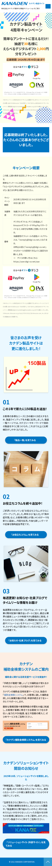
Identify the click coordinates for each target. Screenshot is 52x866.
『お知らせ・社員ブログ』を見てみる (26, 640)
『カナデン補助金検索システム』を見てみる (27, 739)
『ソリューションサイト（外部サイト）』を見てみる (25, 844)
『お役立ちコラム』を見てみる (26, 534)
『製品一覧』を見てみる (26, 440)
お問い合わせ (48, 6)
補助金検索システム (13, 694)
